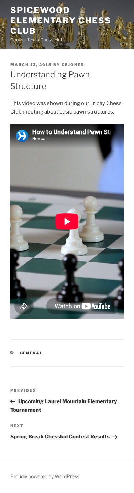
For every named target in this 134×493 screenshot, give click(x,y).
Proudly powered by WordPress (44, 476)
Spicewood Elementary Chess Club (60, 20)
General (31, 353)
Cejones (73, 64)
